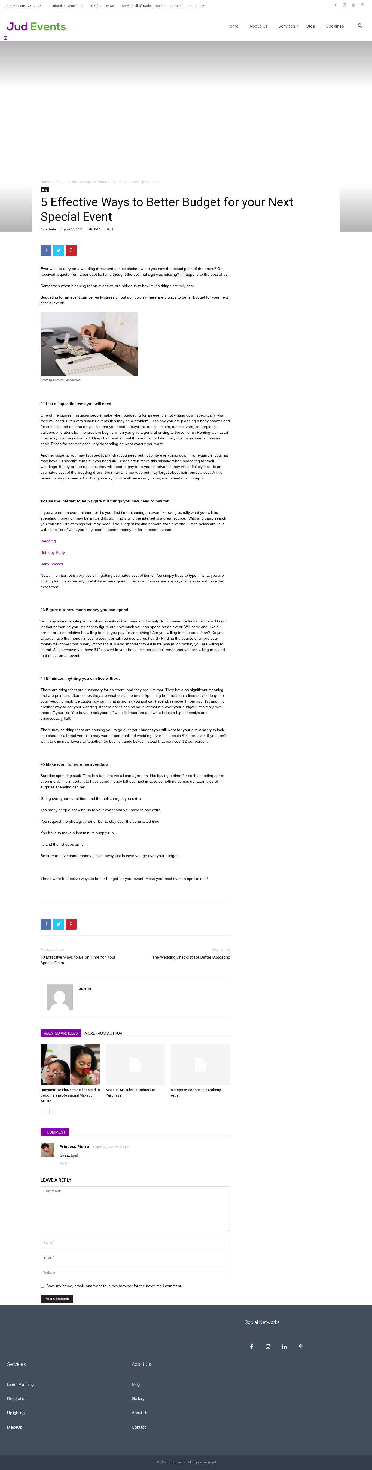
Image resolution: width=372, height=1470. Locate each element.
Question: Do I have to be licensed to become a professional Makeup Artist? (70, 1095)
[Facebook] (335, 5)
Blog (310, 26)
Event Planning (20, 1384)
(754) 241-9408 (102, 6)
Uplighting (16, 1412)
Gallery (138, 1398)
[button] (360, 26)
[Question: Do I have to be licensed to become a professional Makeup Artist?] (70, 1064)
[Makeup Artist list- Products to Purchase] (135, 1064)
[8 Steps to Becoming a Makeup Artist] (200, 1064)
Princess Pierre (74, 1146)
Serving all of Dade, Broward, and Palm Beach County (163, 6)
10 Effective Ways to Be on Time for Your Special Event (78, 960)
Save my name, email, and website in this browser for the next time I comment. (114, 1286)
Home (233, 26)
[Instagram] (344, 5)
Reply (63, 1163)
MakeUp (14, 1427)
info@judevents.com (67, 6)
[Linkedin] (353, 5)
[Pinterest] (362, 5)
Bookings (335, 26)
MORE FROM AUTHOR (103, 1033)
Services (287, 26)
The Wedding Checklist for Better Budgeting (191, 957)
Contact (139, 1427)
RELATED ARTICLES (61, 1033)
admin (50, 229)
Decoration (16, 1398)
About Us (258, 26)
